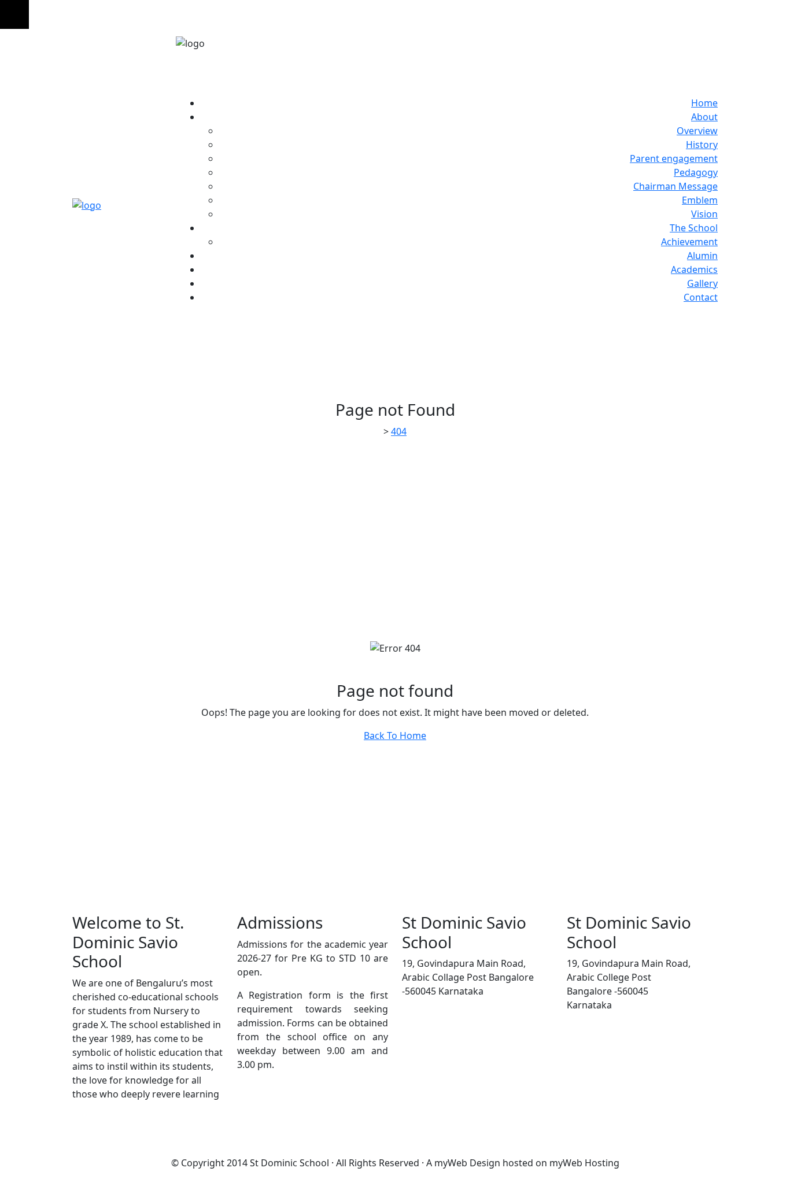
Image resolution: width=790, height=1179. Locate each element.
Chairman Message (675, 186)
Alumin (702, 255)
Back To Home (395, 735)
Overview (697, 130)
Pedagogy (696, 172)
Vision (704, 214)
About (704, 116)
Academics (694, 269)
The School (694, 227)
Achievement (689, 241)
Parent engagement (674, 158)
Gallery (702, 283)
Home (704, 103)
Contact (701, 297)
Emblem (700, 200)
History (702, 144)
